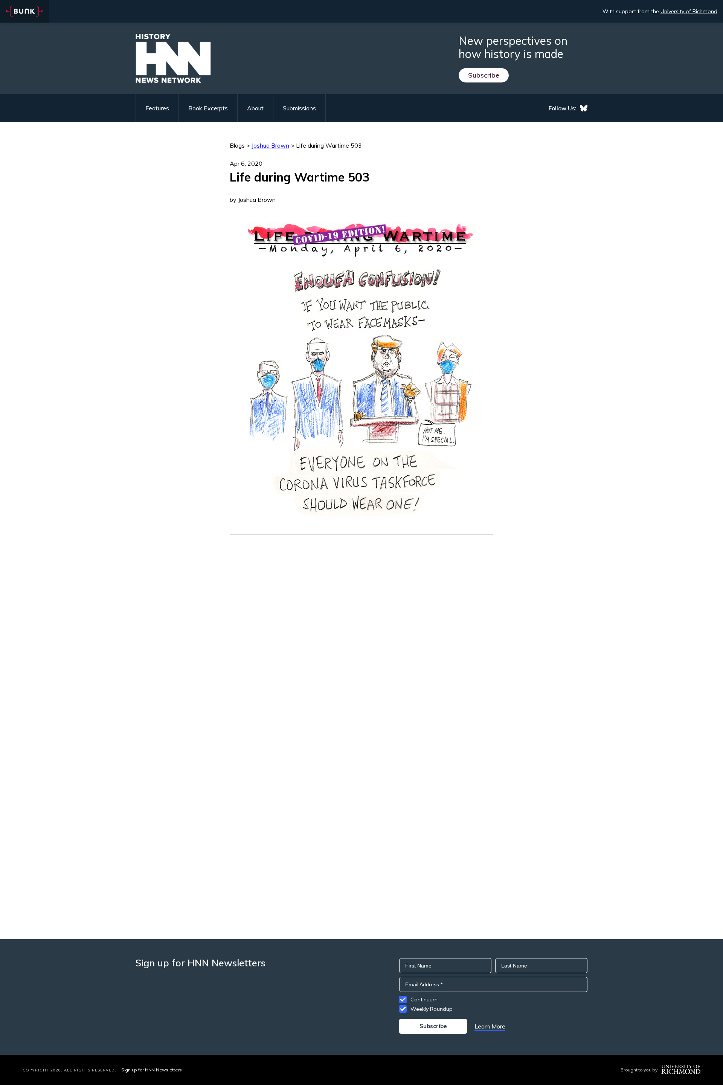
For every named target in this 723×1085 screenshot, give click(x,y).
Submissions (299, 108)
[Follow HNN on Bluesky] (583, 108)
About (255, 108)
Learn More (489, 1026)
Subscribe (483, 75)
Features (157, 108)
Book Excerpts (208, 108)
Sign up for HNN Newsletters (151, 1070)
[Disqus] (361, 629)
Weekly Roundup (431, 1009)
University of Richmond (688, 11)
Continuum (424, 999)
